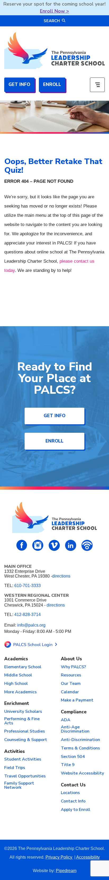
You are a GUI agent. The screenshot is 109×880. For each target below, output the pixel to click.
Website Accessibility (82, 773)
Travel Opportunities (25, 776)
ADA (65, 720)
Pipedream (66, 870)
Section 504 (73, 756)
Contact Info (73, 801)
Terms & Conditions (80, 748)
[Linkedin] (70, 545)
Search (52, 20)
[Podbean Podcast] (87, 545)
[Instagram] (37, 545)
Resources (71, 675)
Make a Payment (77, 700)
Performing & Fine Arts (22, 721)
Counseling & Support (25, 740)
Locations (70, 793)
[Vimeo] (54, 545)
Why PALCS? (73, 667)
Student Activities (22, 759)
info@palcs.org (31, 625)
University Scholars (23, 711)
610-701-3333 (27, 585)
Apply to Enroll (75, 809)
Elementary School (22, 667)
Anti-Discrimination (80, 740)
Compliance (74, 712)
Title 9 (68, 765)
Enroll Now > (54, 11)
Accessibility (88, 857)
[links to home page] (54, 50)
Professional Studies (24, 731)
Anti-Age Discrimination (75, 729)
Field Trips (14, 768)
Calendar (70, 692)
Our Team (71, 683)
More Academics (20, 692)
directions (61, 576)
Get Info (19, 84)
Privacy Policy (59, 857)
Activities (14, 751)
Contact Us (73, 785)
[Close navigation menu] (97, 85)
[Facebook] (21, 545)
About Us (71, 659)
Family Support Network (19, 785)
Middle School (18, 675)
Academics (16, 659)
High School (16, 683)
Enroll (52, 84)
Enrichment (16, 703)
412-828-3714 (27, 614)
